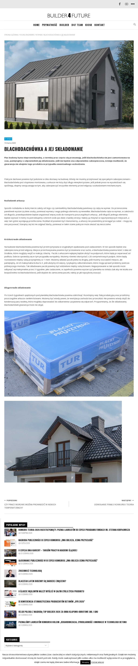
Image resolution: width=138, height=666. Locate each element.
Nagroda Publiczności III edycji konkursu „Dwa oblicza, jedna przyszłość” (55, 540)
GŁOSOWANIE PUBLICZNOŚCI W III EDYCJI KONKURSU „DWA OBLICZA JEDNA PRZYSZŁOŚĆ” (58, 560)
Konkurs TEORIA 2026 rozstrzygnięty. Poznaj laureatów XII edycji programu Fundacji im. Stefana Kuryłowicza (74, 530)
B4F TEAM (77, 25)
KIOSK (88, 25)
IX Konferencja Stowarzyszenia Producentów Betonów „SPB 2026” (51, 601)
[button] (134, 24)
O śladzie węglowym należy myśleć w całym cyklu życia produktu (51, 591)
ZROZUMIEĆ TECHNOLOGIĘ (30, 571)
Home (36, 25)
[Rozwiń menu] (133, 4)
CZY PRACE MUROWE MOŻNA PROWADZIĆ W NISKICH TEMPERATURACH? (30, 504)
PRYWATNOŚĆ (49, 25)
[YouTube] (127, 4)
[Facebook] (120, 4)
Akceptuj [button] (85, 662)
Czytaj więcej (97, 662)
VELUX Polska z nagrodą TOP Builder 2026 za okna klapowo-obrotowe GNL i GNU (58, 612)
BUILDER (64, 25)
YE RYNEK (8, 139)
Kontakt (99, 25)
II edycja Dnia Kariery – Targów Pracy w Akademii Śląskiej (47, 550)
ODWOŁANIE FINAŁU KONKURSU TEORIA (114, 502)
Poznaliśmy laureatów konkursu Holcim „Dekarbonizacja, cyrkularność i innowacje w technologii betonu (72, 622)
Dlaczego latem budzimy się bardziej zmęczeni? (42, 581)
